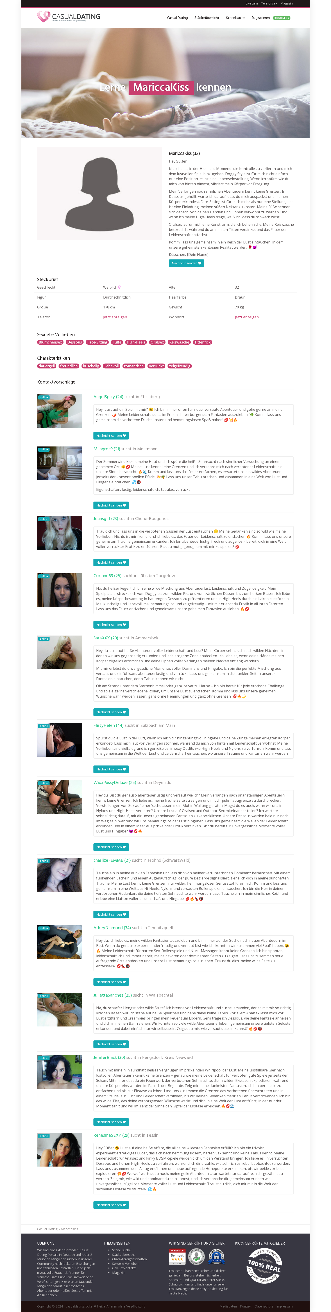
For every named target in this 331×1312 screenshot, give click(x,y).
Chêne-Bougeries (151, 519)
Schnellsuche (235, 18)
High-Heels (136, 342)
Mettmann (147, 449)
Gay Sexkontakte (124, 1268)
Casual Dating (177, 18)
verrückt (156, 366)
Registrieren (270, 18)
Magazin (286, 3)
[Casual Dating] (69, 18)
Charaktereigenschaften (129, 1259)
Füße (117, 342)
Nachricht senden (185, 263)
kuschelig (91, 366)
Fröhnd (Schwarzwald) (169, 860)
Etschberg (150, 397)
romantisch (134, 366)
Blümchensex (50, 342)
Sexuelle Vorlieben (125, 1263)
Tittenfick (203, 342)
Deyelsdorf (164, 782)
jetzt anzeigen (115, 317)
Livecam (252, 3)
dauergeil (47, 366)
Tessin (152, 1135)
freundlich (69, 366)
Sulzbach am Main (158, 725)
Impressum (284, 1306)
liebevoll (111, 366)
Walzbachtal (161, 995)
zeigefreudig (179, 366)
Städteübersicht (207, 18)
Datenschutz (264, 1306)
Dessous (74, 342)
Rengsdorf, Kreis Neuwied (167, 1057)
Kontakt (246, 1306)
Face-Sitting (97, 342)
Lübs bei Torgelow (156, 576)
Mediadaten (228, 1306)
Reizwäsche (179, 342)
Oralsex (157, 342)
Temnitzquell (160, 928)
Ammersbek (146, 638)
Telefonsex (269, 3)
